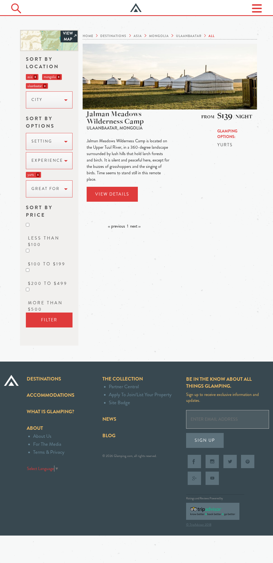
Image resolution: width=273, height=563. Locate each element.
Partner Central (124, 386)
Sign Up (205, 440)
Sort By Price (39, 211)
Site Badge (119, 402)
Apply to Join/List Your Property (140, 394)
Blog (108, 435)
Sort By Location (42, 62)
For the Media (47, 444)
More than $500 (45, 306)
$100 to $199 (47, 264)
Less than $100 (43, 241)
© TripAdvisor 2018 (198, 524)
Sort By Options (40, 122)
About (35, 428)
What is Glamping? (50, 411)
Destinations (44, 378)
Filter (49, 320)
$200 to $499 (47, 283)
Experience (47, 160)
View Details (112, 194)
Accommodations (50, 395)
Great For (45, 189)
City (36, 100)
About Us (42, 436)
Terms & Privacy (49, 452)
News (109, 419)
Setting (41, 141)
